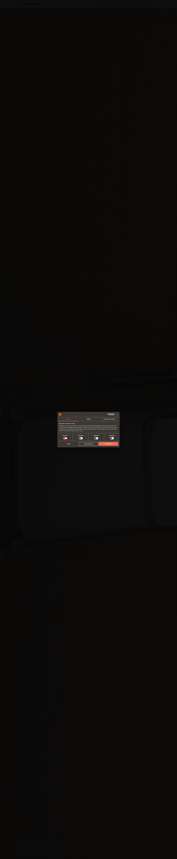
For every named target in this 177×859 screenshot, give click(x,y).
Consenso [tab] (67, 419)
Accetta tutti (108, 443)
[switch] (81, 438)
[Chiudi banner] (117, 414)
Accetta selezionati (88, 443)
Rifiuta (68, 443)
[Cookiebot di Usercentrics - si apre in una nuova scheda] (108, 414)
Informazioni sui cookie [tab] (109, 419)
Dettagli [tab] (88, 419)
